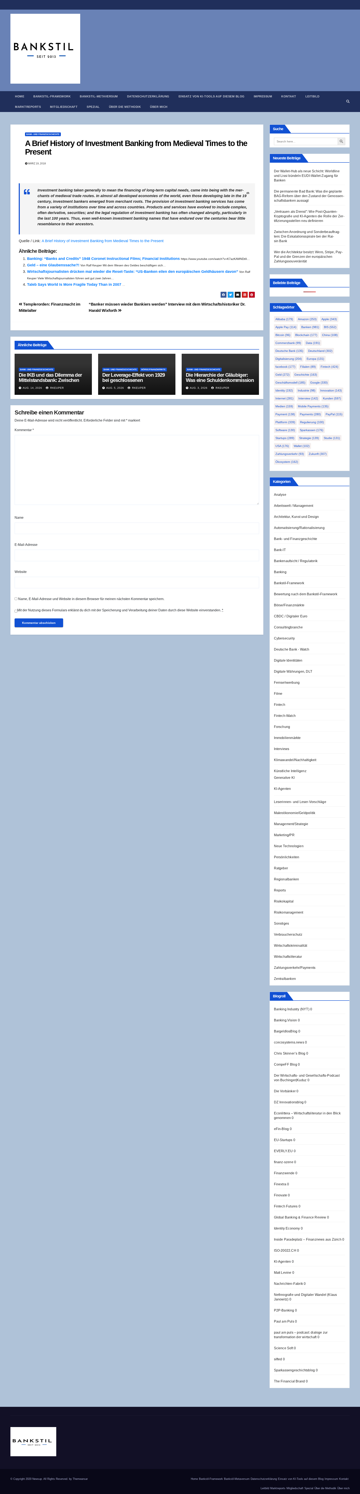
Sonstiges (281, 923)
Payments (310, 414)
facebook (285, 366)
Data (313, 343)
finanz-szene (283, 1162)
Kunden (332, 398)
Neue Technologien (289, 846)
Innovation (331, 390)
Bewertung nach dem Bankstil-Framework (305, 594)
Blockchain (306, 335)
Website (21, 572)
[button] (348, 101)
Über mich (159, 106)
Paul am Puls (284, 1321)
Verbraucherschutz (288, 934)
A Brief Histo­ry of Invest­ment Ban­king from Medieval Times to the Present (136, 147)
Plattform (285, 422)
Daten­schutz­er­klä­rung (148, 96)
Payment (285, 414)
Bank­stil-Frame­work (52, 96)
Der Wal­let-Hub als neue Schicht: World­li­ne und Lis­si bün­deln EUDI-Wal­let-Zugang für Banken (307, 175)
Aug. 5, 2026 (115, 387)
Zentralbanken (285, 978)
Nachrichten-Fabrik (288, 1283)
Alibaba (284, 319)
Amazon (307, 319)
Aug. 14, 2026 (32, 387)
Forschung (282, 727)
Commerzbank (288, 343)
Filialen (308, 366)
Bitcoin (282, 335)
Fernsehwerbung (287, 682)
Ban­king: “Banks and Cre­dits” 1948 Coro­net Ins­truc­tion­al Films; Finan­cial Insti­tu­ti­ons (103, 259)
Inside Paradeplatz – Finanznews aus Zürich (307, 1239)
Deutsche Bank (289, 350)
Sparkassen (311, 430)
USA (282, 446)
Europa (315, 358)
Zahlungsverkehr (289, 454)
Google (319, 382)
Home (19, 96)
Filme (278, 693)
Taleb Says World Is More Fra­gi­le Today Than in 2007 (74, 284)
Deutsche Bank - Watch (291, 649)
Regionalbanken (286, 879)
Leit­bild (312, 96)
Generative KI (284, 777)
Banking (280, 572)
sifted (278, 1359)
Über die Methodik (125, 106)
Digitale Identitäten (288, 660)
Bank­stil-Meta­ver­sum (99, 96)
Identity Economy (287, 1228)
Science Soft (283, 1348)
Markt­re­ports (28, 106)
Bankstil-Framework (289, 583)
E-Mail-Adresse (26, 544)
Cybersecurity (284, 638)
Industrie (306, 390)
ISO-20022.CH (285, 1250)
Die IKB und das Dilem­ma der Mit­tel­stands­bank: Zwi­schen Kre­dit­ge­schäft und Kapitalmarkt (50, 382)
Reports (280, 890)
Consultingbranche (288, 627)
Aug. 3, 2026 (199, 387)
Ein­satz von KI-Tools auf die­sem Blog (212, 96)
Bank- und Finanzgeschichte (43, 134)
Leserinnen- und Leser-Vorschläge (300, 802)
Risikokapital (284, 901)
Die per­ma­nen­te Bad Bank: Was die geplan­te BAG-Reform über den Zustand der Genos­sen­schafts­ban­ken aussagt (309, 196)
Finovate (280, 1195)
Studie (332, 438)
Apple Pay (285, 327)
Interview (308, 398)
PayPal (334, 414)
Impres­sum (263, 96)
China (330, 335)
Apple (329, 319)
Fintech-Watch (285, 715)
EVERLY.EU (283, 1151)
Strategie (309, 438)
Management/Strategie (291, 824)
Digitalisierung (288, 358)
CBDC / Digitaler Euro (291, 616)
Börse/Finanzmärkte (153, 369)
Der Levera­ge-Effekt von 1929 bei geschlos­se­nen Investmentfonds (133, 380)
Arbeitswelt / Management (293, 505)
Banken (310, 327)
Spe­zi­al (93, 106)
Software (285, 430)
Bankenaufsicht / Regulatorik (296, 561)
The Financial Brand (289, 1381)
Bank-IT (280, 550)
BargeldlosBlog (286, 1031)
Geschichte (305, 374)
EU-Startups (283, 1140)
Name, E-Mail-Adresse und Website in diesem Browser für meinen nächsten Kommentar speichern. (91, 599)
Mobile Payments (313, 406)
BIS (330, 327)
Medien (284, 406)
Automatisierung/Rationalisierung (299, 528)
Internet (284, 398)
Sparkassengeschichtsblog (294, 1370)
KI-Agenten (282, 788)
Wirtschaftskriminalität (290, 945)
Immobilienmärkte (287, 738)
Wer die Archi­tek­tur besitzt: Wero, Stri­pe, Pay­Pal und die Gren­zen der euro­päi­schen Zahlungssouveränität (308, 256)
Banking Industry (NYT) (291, 1009)
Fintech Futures (286, 1206)
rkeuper (56, 387)
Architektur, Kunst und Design (296, 517)
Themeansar (80, 1478)
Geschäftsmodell (290, 382)
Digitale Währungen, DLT (293, 671)
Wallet (302, 446)
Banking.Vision (285, 1020)
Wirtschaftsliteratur (288, 956)
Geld (282, 374)
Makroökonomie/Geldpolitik (294, 813)
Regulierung (312, 422)
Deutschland (320, 350)
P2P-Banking (284, 1310)
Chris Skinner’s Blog (289, 1053)
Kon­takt (288, 96)
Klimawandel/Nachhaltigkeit (295, 760)
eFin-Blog (281, 1129)
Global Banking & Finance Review (300, 1217)
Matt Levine (282, 1272)
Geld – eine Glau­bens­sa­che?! (53, 265)
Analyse (280, 494)
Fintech (329, 366)
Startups (284, 438)
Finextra (280, 1184)
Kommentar (24, 430)
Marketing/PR (284, 835)
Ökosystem (286, 461)
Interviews (281, 749)
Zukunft (318, 454)
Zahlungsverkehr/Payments (295, 967)
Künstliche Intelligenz (290, 771)
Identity (284, 390)
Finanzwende (284, 1173)
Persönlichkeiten (286, 857)
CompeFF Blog (285, 1064)
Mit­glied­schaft (64, 106)
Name (19, 517)
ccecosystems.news (289, 1042)
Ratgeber (281, 868)
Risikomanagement (288, 912)
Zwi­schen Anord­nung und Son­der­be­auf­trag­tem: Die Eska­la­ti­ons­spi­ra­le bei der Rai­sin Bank (307, 236)
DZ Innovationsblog (289, 1102)
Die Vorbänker (285, 1091)
